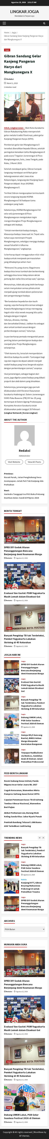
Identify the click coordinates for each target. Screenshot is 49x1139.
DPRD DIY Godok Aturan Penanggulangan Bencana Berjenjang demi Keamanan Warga (23, 551)
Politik (24, 878)
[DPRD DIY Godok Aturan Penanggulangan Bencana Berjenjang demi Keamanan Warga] (24, 530)
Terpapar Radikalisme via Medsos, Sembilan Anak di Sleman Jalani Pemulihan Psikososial (11, 756)
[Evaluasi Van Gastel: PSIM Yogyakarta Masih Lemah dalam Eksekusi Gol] (24, 575)
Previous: (23, 479)
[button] (4, 23)
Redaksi (10, 79)
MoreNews (39, 1132)
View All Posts (34, 462)
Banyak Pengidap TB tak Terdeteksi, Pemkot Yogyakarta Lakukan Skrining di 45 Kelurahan (24, 639)
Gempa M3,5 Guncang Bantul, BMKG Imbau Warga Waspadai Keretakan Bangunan (11, 738)
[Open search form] (44, 23)
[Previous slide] (39, 837)
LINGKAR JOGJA (24, 11)
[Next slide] (43, 837)
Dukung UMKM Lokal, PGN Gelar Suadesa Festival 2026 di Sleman (11, 720)
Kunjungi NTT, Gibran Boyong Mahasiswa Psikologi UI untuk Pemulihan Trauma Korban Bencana (11, 884)
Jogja (7, 50)
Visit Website (14, 462)
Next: (24, 494)
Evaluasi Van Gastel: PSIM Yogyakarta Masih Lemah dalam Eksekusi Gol (11, 685)
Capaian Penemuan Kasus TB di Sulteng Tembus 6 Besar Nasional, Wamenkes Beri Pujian (23, 803)
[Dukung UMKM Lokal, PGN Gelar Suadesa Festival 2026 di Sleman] (24, 1097)
